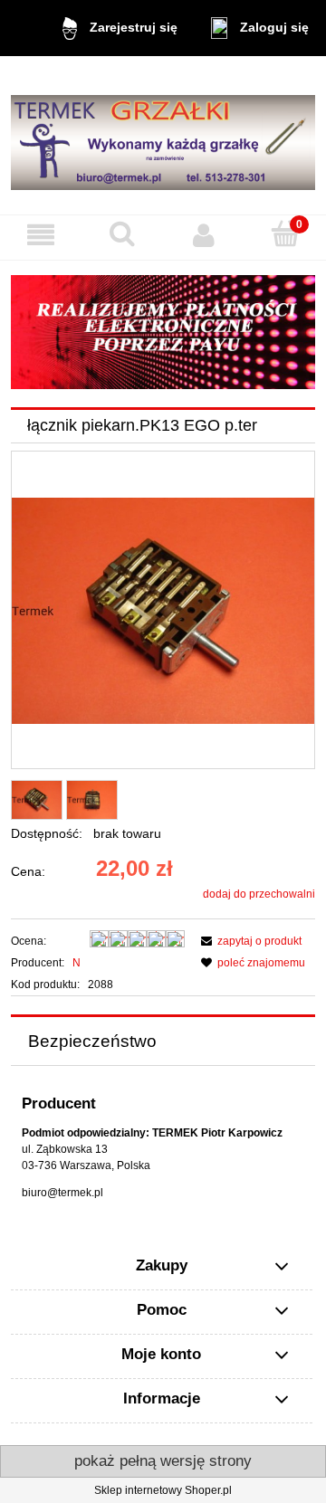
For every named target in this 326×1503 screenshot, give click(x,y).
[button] (41, 234)
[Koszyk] (285, 233)
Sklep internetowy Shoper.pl (163, 1490)
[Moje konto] (203, 234)
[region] (163, 332)
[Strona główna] (163, 135)
